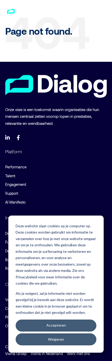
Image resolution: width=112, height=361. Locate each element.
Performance (16, 167)
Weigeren (56, 339)
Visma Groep (16, 353)
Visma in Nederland (47, 353)
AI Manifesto (15, 202)
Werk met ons (78, 353)
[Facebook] (19, 137)
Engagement (15, 184)
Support (11, 193)
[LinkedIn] (7, 137)
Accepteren (56, 325)
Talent (10, 176)
